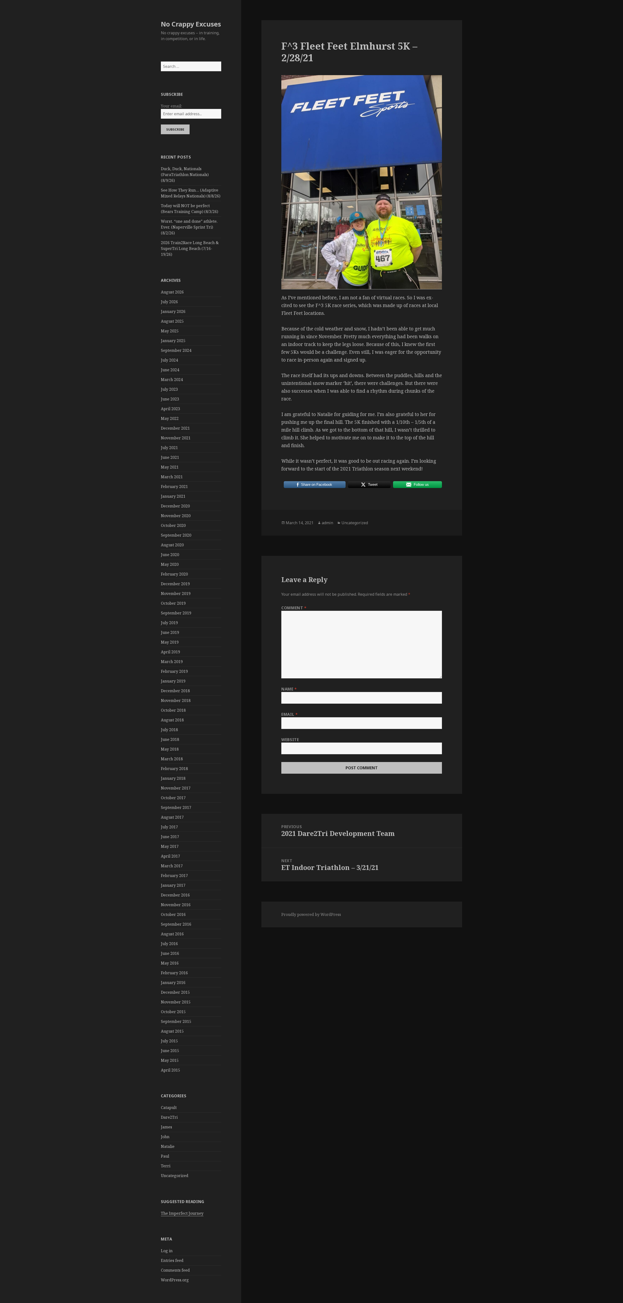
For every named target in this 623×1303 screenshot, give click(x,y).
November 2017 (176, 788)
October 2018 (173, 710)
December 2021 (175, 428)
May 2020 (170, 564)
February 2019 (174, 671)
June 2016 (170, 953)
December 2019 (175, 583)
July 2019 (169, 622)
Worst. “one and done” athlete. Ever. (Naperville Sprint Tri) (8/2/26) (189, 227)
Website (290, 739)
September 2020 (176, 535)
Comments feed (175, 1270)
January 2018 (173, 778)
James (166, 1127)
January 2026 (173, 311)
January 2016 (173, 982)
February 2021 (174, 486)
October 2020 (173, 525)
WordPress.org (175, 1280)
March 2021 (172, 476)
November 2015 (176, 1002)
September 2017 (176, 807)
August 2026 (172, 292)
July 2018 (169, 729)
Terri (165, 1166)
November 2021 (176, 438)
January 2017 (173, 885)
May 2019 (170, 642)
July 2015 (169, 1041)
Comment (294, 608)
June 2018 (170, 739)
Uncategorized (174, 1175)
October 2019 (173, 603)
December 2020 (175, 506)
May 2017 (170, 846)
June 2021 (170, 457)
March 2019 (172, 661)
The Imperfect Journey (182, 1213)
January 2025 (173, 340)
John (165, 1136)
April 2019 (170, 652)
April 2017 (170, 856)
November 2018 (176, 700)
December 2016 (175, 895)
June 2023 (170, 399)
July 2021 (169, 447)
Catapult (169, 1107)
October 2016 (173, 914)
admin (327, 522)
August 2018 (172, 720)
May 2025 (170, 331)
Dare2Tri (169, 1117)
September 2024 (176, 350)
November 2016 (176, 904)
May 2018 (170, 749)
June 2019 (170, 632)
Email (289, 714)
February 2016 (174, 972)
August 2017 (172, 817)
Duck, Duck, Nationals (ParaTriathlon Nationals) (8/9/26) (185, 174)
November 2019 (176, 593)
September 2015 (176, 1021)
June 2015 (170, 1050)
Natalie (167, 1146)
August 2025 (172, 321)
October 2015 (173, 1011)
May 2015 (170, 1060)
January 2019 (173, 681)
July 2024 (169, 360)
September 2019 (176, 613)
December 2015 (175, 992)
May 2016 (170, 963)
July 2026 (169, 301)
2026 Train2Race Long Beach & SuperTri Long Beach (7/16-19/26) (190, 248)
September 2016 (176, 924)
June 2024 (170, 369)
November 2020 (176, 515)
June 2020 (170, 554)
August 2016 (172, 934)
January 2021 (173, 496)
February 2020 (174, 574)
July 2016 (169, 943)
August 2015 (172, 1031)
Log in (167, 1250)
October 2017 (173, 797)
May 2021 (170, 467)
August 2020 (172, 545)
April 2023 (170, 408)
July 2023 (169, 389)
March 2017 (172, 866)
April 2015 (170, 1070)
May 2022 (170, 418)
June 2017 (170, 836)
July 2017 (169, 827)
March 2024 (172, 379)
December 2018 (175, 690)
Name (289, 689)
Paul (165, 1156)
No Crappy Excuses (191, 23)
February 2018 (174, 768)
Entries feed (172, 1260)
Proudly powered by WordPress (311, 914)
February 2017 (174, 875)
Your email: (171, 106)
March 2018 (172, 759)
